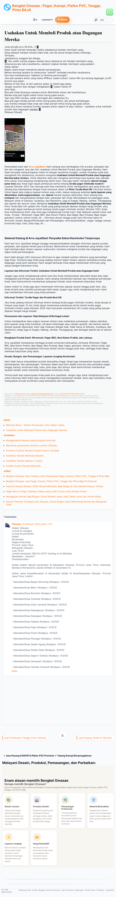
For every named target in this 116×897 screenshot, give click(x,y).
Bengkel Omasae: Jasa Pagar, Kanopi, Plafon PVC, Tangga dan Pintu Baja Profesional (51, 481)
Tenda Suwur (90, 890)
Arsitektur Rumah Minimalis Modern (25, 455)
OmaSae (100, 890)
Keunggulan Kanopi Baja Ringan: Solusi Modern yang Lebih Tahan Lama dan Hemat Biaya (53, 496)
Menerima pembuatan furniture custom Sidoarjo (31, 445)
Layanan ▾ (47, 19)
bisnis (7, 420)
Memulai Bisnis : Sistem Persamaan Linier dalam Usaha (35, 425)
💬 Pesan (62, 19)
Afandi (34, 890)
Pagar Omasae (6, 892)
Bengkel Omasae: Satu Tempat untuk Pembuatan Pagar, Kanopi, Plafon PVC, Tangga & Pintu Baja (57, 476)
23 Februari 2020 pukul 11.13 (37, 524)
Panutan (16, 524)
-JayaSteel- (110, 890)
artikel (7, 471)
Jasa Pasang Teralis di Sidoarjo (95, 737)
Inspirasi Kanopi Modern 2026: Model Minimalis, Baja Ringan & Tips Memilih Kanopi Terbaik (54, 486)
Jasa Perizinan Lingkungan (72, 890)
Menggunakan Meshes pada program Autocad (30, 440)
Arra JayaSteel (37, 166)
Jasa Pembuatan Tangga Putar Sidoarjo (25, 737)
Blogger (42, 890)
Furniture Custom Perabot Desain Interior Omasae (32, 450)
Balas (15, 671)
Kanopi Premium (53, 890)
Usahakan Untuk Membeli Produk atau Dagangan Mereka (36, 430)
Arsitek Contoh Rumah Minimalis (23, 465)
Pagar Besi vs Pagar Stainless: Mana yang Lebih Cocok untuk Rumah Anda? (46, 491)
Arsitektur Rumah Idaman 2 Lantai (24, 460)
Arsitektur (9, 435)
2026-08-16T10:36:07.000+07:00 (71, 394)
